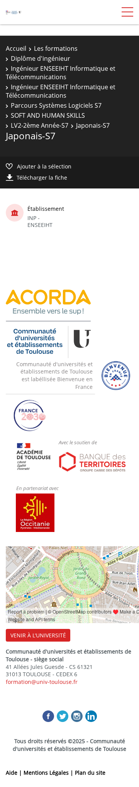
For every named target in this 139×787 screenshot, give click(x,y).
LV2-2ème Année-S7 (39, 125)
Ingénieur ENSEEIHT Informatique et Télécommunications (60, 72)
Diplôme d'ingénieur (40, 58)
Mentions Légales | (49, 772)
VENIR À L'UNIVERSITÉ (38, 635)
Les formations (56, 48)
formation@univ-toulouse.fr (42, 681)
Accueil (16, 48)
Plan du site (90, 772)
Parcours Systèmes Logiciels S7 (56, 105)
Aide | (15, 772)
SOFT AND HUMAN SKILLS (48, 115)
